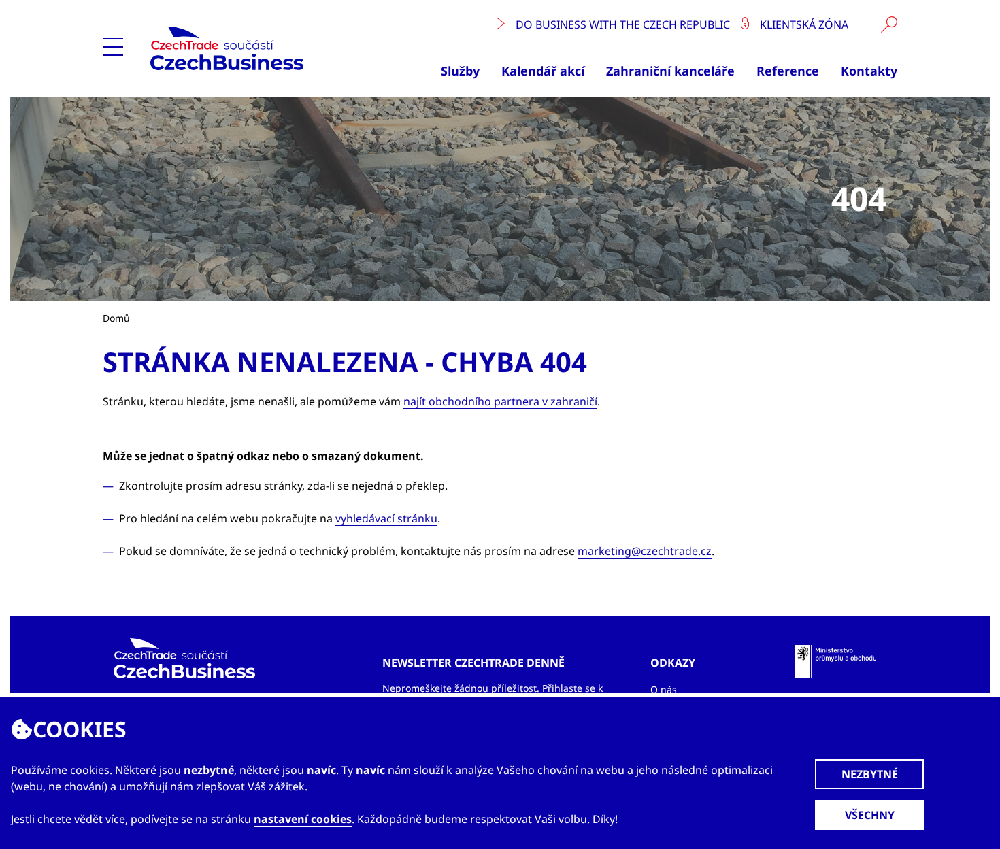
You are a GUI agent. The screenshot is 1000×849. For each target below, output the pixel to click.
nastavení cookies (303, 819)
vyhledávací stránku (386, 518)
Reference (787, 71)
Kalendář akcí (542, 71)
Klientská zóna (802, 24)
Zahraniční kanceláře (670, 71)
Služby (460, 71)
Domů (116, 318)
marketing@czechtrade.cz (645, 551)
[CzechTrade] (258, 48)
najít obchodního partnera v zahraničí (500, 401)
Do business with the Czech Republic (623, 24)
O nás (663, 689)
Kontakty (869, 71)
